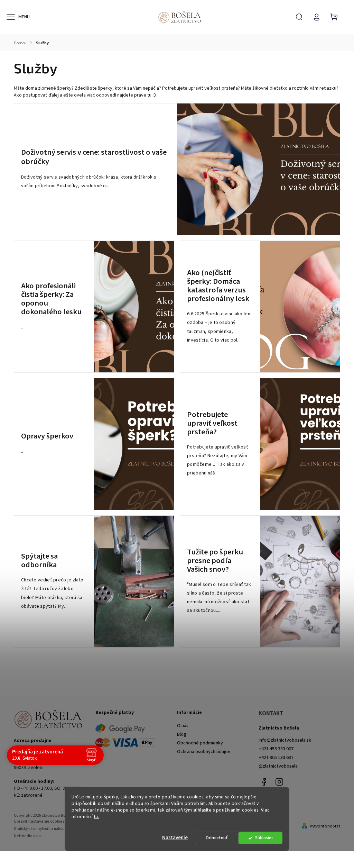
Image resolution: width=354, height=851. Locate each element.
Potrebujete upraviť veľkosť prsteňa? (212, 423)
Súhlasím (264, 837)
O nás (182, 725)
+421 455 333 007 (276, 748)
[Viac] (10, 16)
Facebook (264, 782)
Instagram (279, 782)
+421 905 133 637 (276, 757)
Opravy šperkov (47, 436)
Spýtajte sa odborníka (39, 560)
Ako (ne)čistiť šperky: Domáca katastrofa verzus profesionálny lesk (218, 286)
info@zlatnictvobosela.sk (285, 740)
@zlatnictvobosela (278, 766)
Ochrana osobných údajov (203, 751)
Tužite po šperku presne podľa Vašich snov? (215, 561)
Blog (181, 734)
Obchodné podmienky (200, 743)
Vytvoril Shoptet (325, 826)
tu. (97, 816)
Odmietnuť (217, 837)
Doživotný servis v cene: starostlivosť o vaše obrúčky (94, 157)
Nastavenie (175, 837)
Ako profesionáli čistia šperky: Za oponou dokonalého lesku (51, 299)
